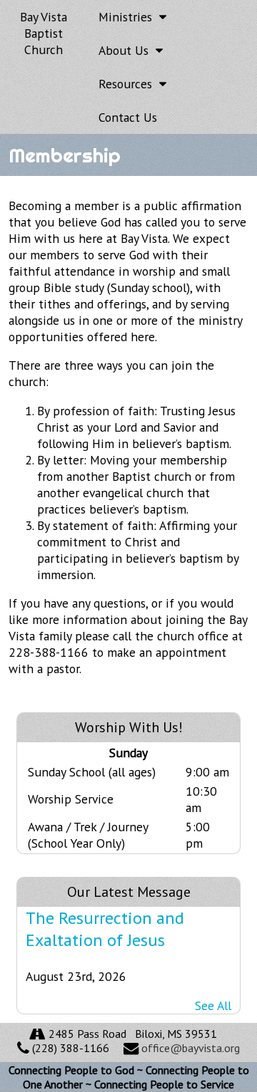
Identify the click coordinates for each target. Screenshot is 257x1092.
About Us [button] (127, 50)
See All (213, 1005)
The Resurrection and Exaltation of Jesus (105, 929)
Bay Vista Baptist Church (43, 33)
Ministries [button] (129, 17)
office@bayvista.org (190, 1048)
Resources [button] (129, 84)
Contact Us (128, 117)
